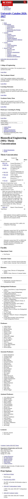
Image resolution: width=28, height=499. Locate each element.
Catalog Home (7, 8)
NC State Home (8, 2)
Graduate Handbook (12, 38)
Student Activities (8, 459)
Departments (10, 31)
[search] (24, 2)
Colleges (9, 53)
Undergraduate (7, 24)
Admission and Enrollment (13, 56)
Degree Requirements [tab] (9, 150)
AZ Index (6, 6)
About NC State (8, 48)
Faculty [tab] (5, 151)
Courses (6, 42)
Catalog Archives (8, 463)
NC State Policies (8, 457)
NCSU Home (7, 9)
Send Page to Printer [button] (9, 474)
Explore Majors (10, 27)
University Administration (13, 52)
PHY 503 (4, 163)
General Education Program (14, 30)
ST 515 (5, 180)
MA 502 (6, 172)
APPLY (16, 59)
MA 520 (6, 174)
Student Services (8, 460)
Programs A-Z (10, 37)
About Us (9, 51)
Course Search (10, 46)
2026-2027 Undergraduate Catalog (12, 486)
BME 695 (4, 207)
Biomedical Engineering (10, 131)
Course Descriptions (12, 45)
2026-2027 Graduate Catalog (11, 493)
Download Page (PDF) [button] (9, 479)
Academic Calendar (12, 55)
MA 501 (4, 168)
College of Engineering (9, 129)
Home (5, 23)
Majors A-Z (10, 28)
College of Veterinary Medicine (14, 39)
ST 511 (4, 177)
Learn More (3, 72)
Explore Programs (11, 35)
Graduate (6, 32)
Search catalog (4, 122)
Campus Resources (8, 456)
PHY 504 (6, 165)
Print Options (4, 121)
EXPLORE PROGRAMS (7, 59)
